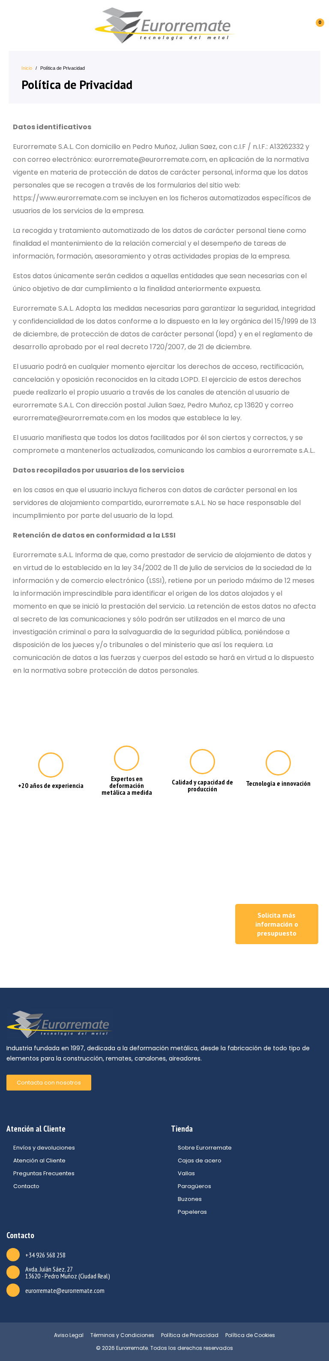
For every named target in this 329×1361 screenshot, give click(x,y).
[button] (276, 924)
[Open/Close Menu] (11, 25)
